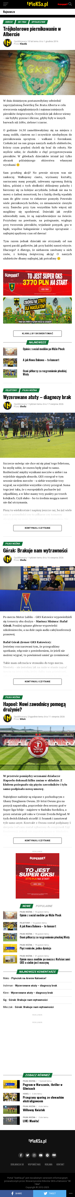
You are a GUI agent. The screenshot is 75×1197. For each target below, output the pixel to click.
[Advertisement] (37, 1046)
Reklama (48, 1164)
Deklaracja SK (17, 1164)
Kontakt (60, 1164)
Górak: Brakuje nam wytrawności (28, 1000)
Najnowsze (9, 12)
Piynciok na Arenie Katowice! (28, 978)
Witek (23, 719)
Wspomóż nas (34, 1164)
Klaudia (23, 44)
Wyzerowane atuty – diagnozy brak (36, 985)
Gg (4, 1000)
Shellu (23, 406)
